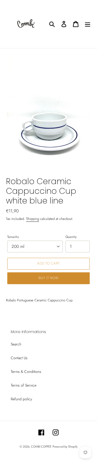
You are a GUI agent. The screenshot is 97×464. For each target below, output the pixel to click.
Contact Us (19, 358)
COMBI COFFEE (41, 446)
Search (16, 344)
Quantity (71, 236)
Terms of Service (23, 385)
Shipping (32, 218)
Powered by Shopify (65, 446)
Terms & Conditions (26, 371)
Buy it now (48, 278)
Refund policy (21, 399)
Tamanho (13, 236)
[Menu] (87, 24)
